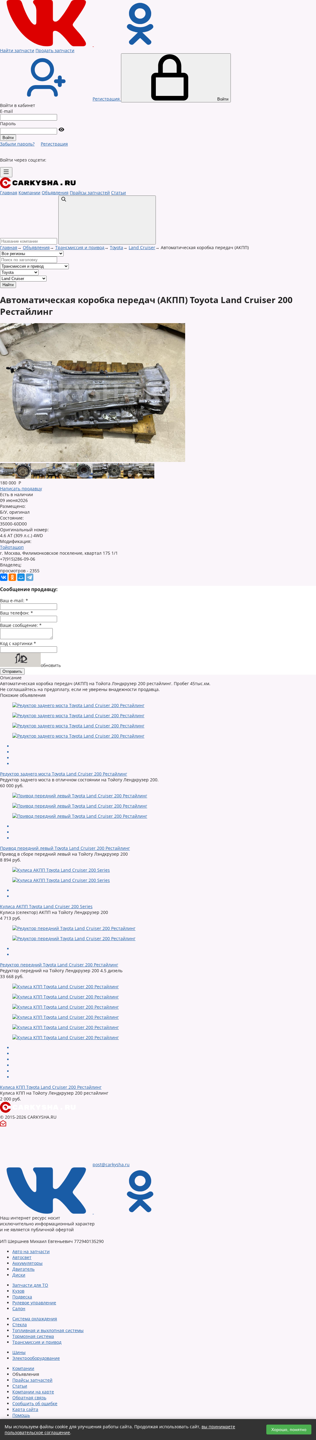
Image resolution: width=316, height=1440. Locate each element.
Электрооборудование (36, 1358)
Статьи (118, 192)
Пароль (8, 123)
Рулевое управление (34, 1303)
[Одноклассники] (12, 577)
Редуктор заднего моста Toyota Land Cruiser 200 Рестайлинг (63, 774)
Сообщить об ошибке (34, 1403)
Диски (18, 1275)
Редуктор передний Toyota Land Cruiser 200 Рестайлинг (59, 965)
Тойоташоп (12, 547)
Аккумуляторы (27, 1263)
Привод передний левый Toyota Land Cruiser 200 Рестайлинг (65, 848)
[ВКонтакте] (3, 577)
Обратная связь (29, 1398)
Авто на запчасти (31, 1251)
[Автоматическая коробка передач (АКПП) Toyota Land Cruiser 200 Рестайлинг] (7, 477)
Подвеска (22, 1297)
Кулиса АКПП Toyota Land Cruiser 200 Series (46, 906)
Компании (29, 192)
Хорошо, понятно (288, 1429)
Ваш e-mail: (14, 600)
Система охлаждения (34, 1319)
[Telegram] (29, 577)
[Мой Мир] (21, 577)
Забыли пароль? (17, 144)
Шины (19, 1352)
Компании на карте (33, 1392)
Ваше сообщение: (21, 625)
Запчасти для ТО (30, 1285)
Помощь (21, 1415)
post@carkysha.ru (111, 1164)
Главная (8, 192)
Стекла (19, 1324)
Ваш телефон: (16, 613)
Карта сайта (25, 1409)
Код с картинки (18, 643)
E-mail (6, 111)
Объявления (55, 192)
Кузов (18, 1291)
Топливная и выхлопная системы (48, 1330)
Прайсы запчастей (90, 192)
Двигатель (23, 1269)
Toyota (116, 247)
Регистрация (54, 144)
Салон (18, 1308)
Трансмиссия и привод (79, 247)
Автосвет (21, 1257)
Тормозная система (33, 1336)
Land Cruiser (142, 247)
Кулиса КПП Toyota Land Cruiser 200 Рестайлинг (51, 1087)
